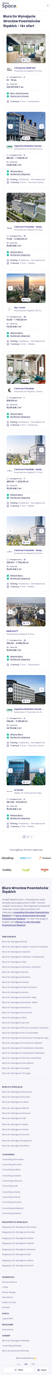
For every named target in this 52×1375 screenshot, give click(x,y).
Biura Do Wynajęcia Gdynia (15, 1124)
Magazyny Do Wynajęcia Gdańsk (18, 1243)
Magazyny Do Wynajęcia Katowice (18, 1249)
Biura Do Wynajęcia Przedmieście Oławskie (22, 1048)
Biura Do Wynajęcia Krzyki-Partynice (19, 987)
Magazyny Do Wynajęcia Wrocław (18, 1232)
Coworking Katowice (12, 1180)
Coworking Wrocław (12, 1164)
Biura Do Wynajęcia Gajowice (16, 951)
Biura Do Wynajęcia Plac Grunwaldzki (20, 1032)
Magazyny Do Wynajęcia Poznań (17, 1265)
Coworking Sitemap (11, 1345)
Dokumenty (7, 1329)
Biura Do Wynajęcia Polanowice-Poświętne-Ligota (26, 1038)
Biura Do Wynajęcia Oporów (15, 1022)
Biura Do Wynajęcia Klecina (15, 972)
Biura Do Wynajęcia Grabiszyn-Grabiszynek (23, 957)
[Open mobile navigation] (48, 5)
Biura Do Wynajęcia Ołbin (14, 1017)
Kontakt (6, 1307)
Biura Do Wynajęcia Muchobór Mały (19, 997)
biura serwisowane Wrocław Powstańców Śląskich (24, 917)
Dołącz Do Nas (9, 1302)
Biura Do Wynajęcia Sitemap (15, 1340)
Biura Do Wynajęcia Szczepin (16, 1068)
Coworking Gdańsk (11, 1175)
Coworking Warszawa (12, 1159)
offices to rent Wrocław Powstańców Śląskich (21, 923)
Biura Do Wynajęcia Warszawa (17, 1092)
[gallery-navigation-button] (10, 48)
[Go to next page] (31, 837)
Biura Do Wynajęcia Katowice (16, 1113)
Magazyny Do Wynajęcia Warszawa (19, 1227)
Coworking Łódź (10, 1186)
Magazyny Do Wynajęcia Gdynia (17, 1260)
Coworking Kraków (11, 1169)
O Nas (5, 1287)
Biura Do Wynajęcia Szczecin (15, 1134)
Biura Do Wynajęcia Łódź (14, 1118)
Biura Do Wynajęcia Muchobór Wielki (19, 1002)
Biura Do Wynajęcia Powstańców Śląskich (22, 1043)
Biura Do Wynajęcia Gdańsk (15, 1108)
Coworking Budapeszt (13, 1208)
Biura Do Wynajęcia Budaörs (16, 1145)
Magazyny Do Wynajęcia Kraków (18, 1238)
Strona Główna (9, 1282)
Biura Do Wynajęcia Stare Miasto (18, 1063)
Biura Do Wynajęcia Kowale (15, 982)
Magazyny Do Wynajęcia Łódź (16, 1254)
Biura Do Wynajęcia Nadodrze (16, 1007)
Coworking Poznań (11, 1197)
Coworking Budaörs (11, 1213)
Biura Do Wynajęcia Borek (14, 941)
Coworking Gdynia (11, 1192)
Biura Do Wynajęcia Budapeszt (17, 1140)
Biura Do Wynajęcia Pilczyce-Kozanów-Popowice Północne (26, 1027)
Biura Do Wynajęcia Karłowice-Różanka (21, 967)
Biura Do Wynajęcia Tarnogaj (16, 1073)
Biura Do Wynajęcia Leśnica (15, 992)
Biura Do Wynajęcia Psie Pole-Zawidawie (21, 1058)
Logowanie (7, 1318)
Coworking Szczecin (11, 1202)
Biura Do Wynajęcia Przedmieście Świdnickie (23, 1053)
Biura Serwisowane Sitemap (15, 1350)
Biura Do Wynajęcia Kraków (15, 1102)
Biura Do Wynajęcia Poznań (15, 1129)
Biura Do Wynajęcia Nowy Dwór (17, 1012)
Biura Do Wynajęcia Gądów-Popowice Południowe (26, 946)
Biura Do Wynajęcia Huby (14, 962)
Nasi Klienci (7, 1297)
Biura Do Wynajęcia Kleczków (16, 977)
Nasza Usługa (8, 1292)
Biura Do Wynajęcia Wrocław (16, 1097)
